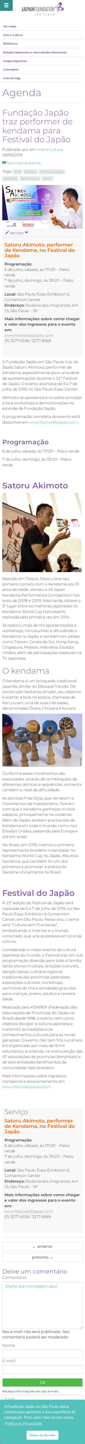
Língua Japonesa (15, 61)
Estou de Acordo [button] (43, 1435)
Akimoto (30, 171)
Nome (8, 1345)
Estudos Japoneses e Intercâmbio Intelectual (34, 52)
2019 (17, 171)
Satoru (47, 178)
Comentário (14, 1277)
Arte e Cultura (13, 35)
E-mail (9, 1360)
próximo (42, 1257)
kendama (10, 178)
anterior (42, 1246)
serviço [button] (16, 233)
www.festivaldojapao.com (29, 335)
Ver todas (9, 26)
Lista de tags (12, 78)
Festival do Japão (51, 171)
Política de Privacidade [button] (23, 1423)
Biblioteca (10, 43)
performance (30, 178)
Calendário (11, 69)
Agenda (21, 92)
